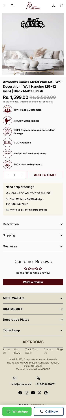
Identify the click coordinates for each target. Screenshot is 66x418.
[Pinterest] (46, 392)
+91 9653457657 (44, 384)
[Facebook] (20, 392)
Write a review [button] (33, 282)
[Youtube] (33, 392)
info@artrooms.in (36, 209)
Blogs (60, 349)
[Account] (54, 5)
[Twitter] (39, 392)
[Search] (12, 5)
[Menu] (4, 5)
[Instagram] (26, 392)
